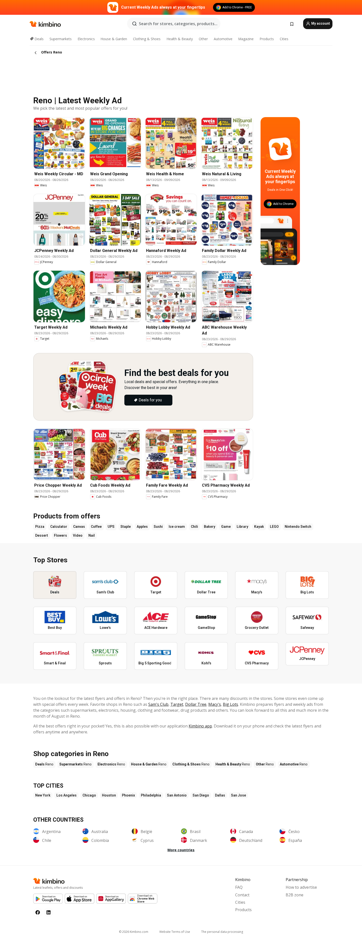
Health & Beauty (179, 38)
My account (320, 23)
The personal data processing (222, 932)
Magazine (246, 38)
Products (267, 38)
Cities (284, 38)
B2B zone (294, 895)
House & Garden (113, 38)
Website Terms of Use (174, 932)
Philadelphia (151, 795)
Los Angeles (66, 795)
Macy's (214, 704)
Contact (242, 895)
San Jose (238, 795)
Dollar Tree (195, 704)
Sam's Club (158, 704)
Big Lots (230, 704)
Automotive (223, 38)
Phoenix (128, 795)
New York (42, 795)
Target (176, 704)
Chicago (89, 795)
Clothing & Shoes (147, 38)
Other (203, 38)
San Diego (201, 795)
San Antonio (177, 795)
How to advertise (301, 887)
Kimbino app (200, 726)
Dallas (220, 795)
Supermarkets (60, 38)
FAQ (239, 887)
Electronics (86, 38)
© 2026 (133, 932)
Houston (109, 795)
